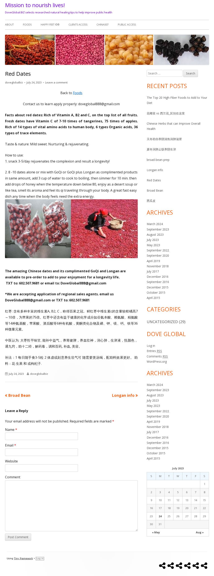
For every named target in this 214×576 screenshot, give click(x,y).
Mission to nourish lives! (35, 5)
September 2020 (158, 255)
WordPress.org (157, 362)
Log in (151, 346)
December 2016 (157, 277)
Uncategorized (162, 321)
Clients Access (78, 24)
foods (27, 24)
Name (11, 429)
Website (11, 461)
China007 (103, 24)
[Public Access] (204, 566)
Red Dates (154, 180)
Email (10, 445)
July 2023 (153, 240)
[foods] (170, 566)
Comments (157, 356)
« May (156, 532)
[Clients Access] (187, 566)
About (9, 24)
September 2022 (158, 250)
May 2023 (153, 245)
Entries (154, 351)
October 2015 (156, 292)
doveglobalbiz (14, 82)
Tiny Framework (23, 558)
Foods (77, 93)
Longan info (155, 170)
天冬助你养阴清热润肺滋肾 (164, 139)
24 (160, 516)
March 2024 (155, 224)
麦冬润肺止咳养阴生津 (161, 149)
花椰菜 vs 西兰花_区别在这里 (166, 113)
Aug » (200, 532)
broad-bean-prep (158, 160)
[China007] (195, 566)
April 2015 (153, 298)
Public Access (127, 24)
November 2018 (158, 266)
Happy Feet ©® (50, 24)
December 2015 (157, 287)
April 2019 (153, 261)
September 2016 (158, 282)
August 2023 (155, 235)
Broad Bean (155, 190)
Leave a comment (56, 82)
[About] (162, 566)
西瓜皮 (151, 201)
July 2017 (153, 271)
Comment (12, 477)
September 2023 (158, 229)
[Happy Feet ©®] (179, 566)
